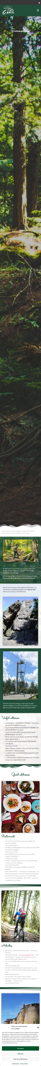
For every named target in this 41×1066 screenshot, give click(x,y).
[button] (38, 1028)
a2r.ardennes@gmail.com (26, 955)
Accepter (20, 1048)
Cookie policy (15, 1063)
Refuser (20, 1054)
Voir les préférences (21, 1059)
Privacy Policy (24, 1063)
